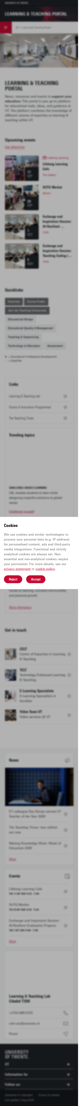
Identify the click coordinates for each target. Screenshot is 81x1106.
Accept (35, 579)
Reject (13, 579)
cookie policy (45, 569)
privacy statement (17, 569)
